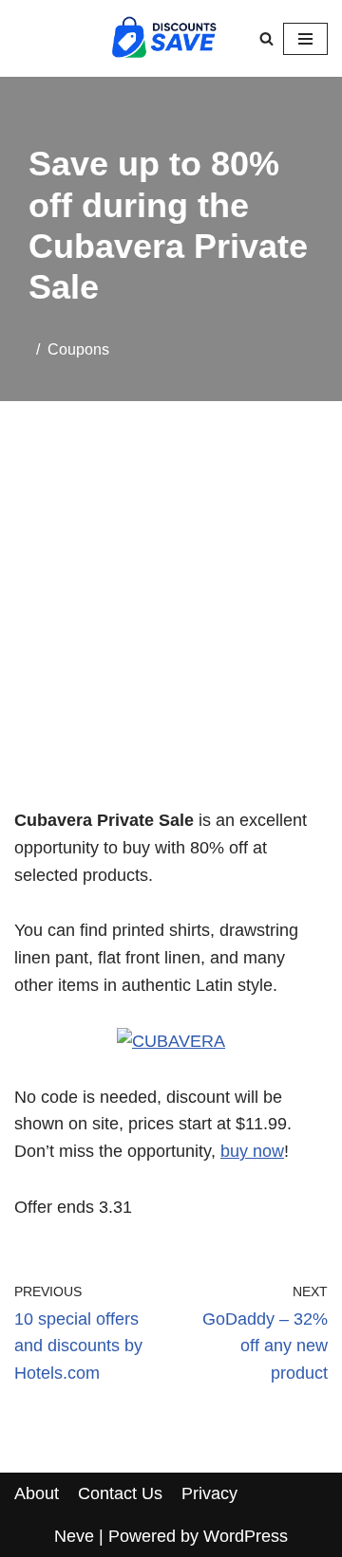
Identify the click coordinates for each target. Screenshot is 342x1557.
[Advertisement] (171, 628)
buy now (252, 1151)
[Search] (266, 38)
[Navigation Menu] (305, 39)
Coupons (78, 348)
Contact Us (120, 1493)
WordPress (245, 1536)
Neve (74, 1536)
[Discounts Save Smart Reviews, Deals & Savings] (164, 38)
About (36, 1493)
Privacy (209, 1493)
